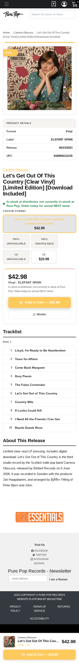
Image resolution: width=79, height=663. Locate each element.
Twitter (41, 555)
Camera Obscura (23, 32)
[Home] (13, 14)
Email (41, 563)
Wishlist (41, 314)
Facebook (41, 550)
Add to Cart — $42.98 (42, 302)
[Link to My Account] (64, 4)
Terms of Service (39, 608)
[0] (75, 5)
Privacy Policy (15, 608)
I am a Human (58, 579)
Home (6, 32)
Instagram (40, 559)
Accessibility (39, 618)
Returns (64, 606)
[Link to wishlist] (54, 4)
